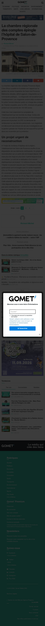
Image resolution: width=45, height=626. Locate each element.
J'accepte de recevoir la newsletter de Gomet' (21, 316)
